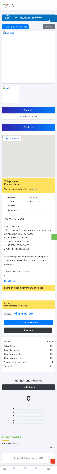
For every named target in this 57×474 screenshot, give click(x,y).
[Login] (39, 5)
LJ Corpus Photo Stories (16, 27)
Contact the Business (29, 322)
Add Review (29, 387)
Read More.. (10, 281)
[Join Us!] (45, 5)
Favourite (28, 330)
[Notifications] (32, 5)
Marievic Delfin (26, 313)
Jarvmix (48, 27)
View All (51, 447)
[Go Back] (52, 461)
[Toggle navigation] (52, 5)
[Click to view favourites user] (52, 366)
